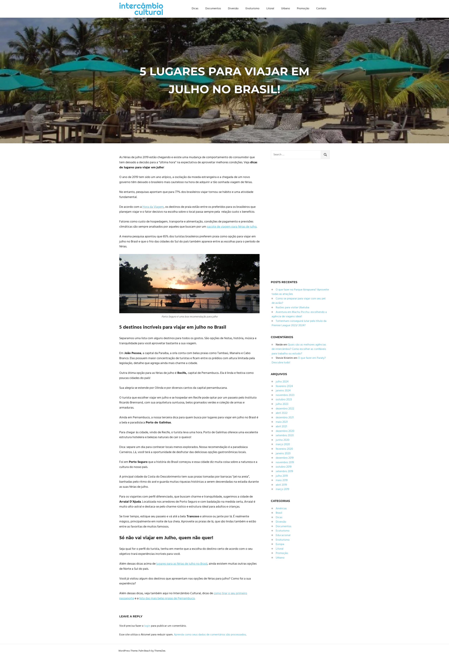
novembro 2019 (285, 462)
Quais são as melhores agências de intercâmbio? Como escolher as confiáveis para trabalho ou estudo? (299, 349)
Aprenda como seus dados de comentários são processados (210, 634)
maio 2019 (282, 480)
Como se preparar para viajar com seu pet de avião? (299, 301)
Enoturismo (252, 8)
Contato (321, 8)
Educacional (283, 535)
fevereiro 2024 (284, 386)
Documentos (213, 8)
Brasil (279, 513)
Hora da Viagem (153, 207)
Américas (281, 508)
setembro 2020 (285, 435)
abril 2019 (281, 485)
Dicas (195, 8)
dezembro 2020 (285, 431)
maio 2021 (282, 422)
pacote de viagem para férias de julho (232, 226)
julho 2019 (282, 476)
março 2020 (283, 444)
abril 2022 (281, 413)
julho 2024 (282, 381)
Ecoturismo (282, 531)
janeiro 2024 (283, 390)
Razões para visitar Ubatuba (292, 307)
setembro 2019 (284, 471)
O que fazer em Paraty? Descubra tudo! (299, 360)
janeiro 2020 (283, 453)
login (147, 626)
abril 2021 (281, 426)
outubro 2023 (284, 399)
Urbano (285, 8)
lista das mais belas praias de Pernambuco (167, 598)
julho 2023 (282, 404)
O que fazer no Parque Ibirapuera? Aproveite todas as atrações (300, 292)
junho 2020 (282, 440)
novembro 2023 (285, 395)
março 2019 (282, 489)
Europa (280, 544)
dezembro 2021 (285, 417)
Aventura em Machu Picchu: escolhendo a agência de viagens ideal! (299, 314)
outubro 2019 (283, 467)
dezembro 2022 (285, 408)
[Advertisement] (297, 218)
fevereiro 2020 (284, 449)
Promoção (303, 8)
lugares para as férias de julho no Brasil (181, 563)
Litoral (270, 8)
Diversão (233, 8)
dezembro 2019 (285, 458)
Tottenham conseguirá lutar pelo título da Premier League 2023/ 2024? (299, 323)
